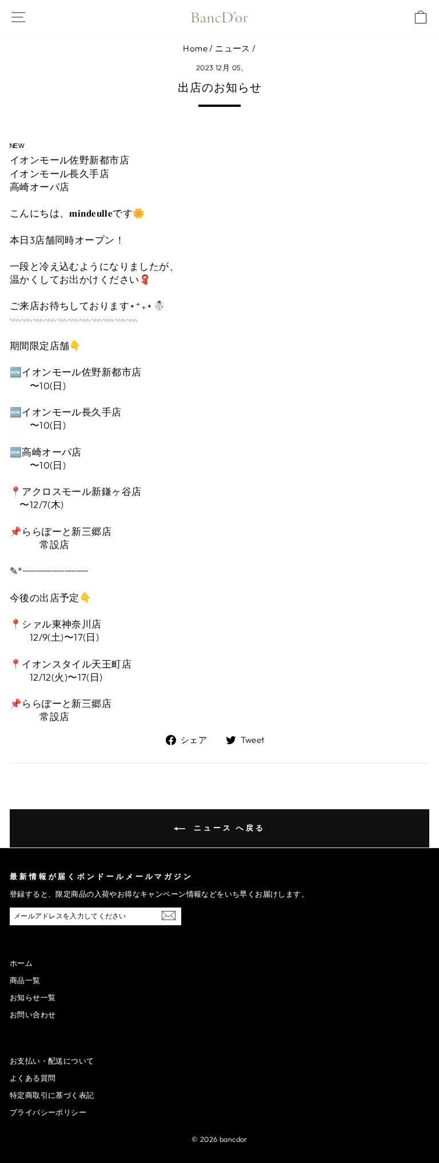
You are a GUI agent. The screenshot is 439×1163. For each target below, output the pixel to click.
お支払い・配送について (52, 1060)
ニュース (232, 48)
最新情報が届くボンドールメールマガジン (101, 876)
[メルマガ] (168, 915)
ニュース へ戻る (227, 827)
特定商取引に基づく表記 (52, 1095)
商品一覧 (25, 980)
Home (195, 48)
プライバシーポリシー (48, 1112)
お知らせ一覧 (32, 997)
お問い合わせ (32, 1014)
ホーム (21, 963)
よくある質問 (32, 1077)
